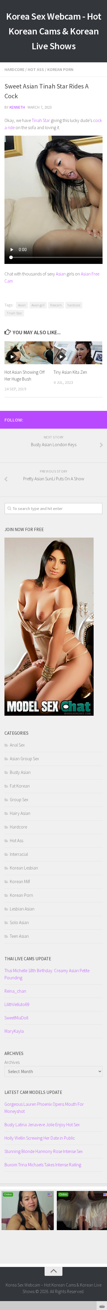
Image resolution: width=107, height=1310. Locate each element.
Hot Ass (36, 69)
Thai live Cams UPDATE (27, 958)
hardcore (73, 305)
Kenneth (17, 107)
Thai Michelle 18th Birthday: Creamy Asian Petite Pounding (46, 974)
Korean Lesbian (24, 868)
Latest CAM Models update (33, 1092)
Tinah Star (41, 120)
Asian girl (38, 305)
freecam (56, 305)
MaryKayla (14, 1031)
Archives (12, 1062)
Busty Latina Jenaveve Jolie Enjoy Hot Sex (42, 1124)
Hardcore (14, 69)
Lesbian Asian (22, 909)
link (102, 1217)
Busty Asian (20, 772)
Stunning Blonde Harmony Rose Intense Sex (43, 1151)
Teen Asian (19, 936)
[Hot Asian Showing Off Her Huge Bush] (28, 352)
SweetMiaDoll (16, 1018)
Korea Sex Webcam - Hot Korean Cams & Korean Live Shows (53, 31)
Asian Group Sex (24, 758)
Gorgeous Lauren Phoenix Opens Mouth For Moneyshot (44, 1107)
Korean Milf (20, 881)
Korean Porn (60, 69)
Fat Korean (20, 786)
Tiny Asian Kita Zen (70, 372)
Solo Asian (19, 922)
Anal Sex (17, 745)
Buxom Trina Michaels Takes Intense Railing (42, 1165)
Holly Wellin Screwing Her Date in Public (39, 1138)
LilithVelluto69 (16, 1004)
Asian (61, 274)
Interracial (19, 854)
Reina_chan (15, 991)
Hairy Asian (20, 813)
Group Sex (19, 799)
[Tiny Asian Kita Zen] (78, 352)
